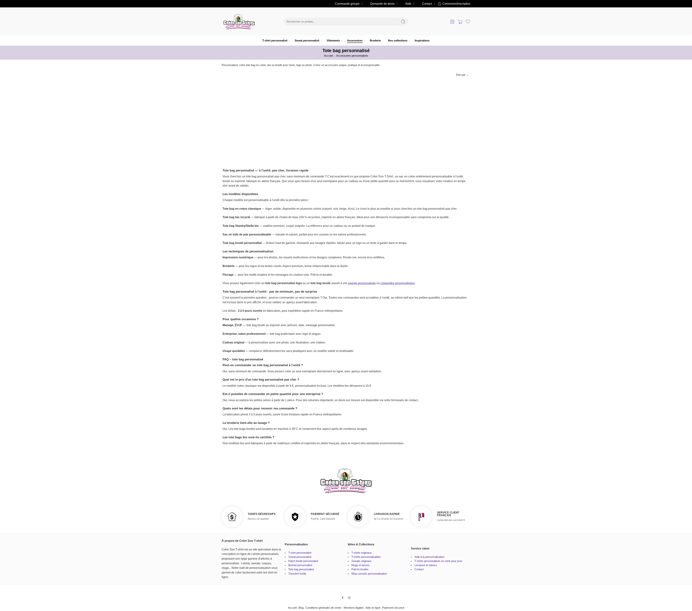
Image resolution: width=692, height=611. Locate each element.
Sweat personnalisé (307, 40)
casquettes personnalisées (397, 283)
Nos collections (397, 40)
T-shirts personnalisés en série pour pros (438, 561)
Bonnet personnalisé (300, 565)
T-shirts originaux (361, 552)
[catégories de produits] (452, 21)
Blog (301, 607)
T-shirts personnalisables (366, 556)
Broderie (375, 40)
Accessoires (355, 40)
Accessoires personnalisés (352, 55)
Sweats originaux (361, 561)
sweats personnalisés (362, 283)
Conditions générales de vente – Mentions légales (334, 607)
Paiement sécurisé (393, 607)
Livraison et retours (425, 565)
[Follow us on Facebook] (342, 597)
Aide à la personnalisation (429, 556)
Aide (408, 3)
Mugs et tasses (360, 565)
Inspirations (422, 40)
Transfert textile (297, 573)
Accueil (328, 55)
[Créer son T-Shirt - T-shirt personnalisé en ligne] (239, 21)
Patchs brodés (360, 569)
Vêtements (333, 40)
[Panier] (460, 21)
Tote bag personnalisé (301, 569)
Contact (427, 3)
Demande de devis (382, 3)
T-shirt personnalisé (274, 40)
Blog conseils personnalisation (369, 573)
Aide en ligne (372, 607)
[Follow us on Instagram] (349, 597)
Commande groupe (347, 3)
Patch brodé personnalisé (303, 561)
